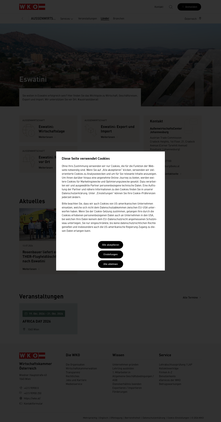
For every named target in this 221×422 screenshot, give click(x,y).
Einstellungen (111, 254)
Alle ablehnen (110, 264)
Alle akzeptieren (110, 245)
